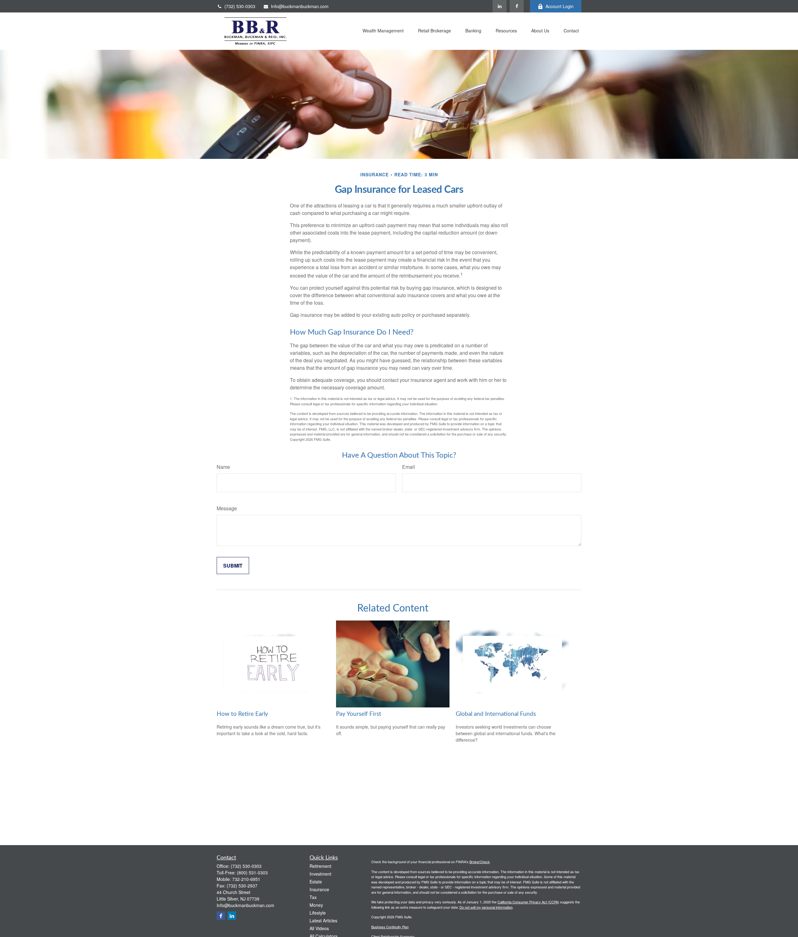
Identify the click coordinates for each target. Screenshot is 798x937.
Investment (320, 874)
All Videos (319, 928)
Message (227, 508)
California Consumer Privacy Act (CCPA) (528, 901)
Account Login (560, 6)
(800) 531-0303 (252, 872)
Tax (313, 897)
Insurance (319, 889)
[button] (383, 31)
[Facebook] (517, 6)
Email (408, 466)
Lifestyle (318, 913)
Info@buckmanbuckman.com (300, 6)
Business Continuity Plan (390, 926)
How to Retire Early (242, 714)
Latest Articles (323, 920)
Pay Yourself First (358, 714)
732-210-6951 (246, 879)
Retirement (320, 866)
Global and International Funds (496, 714)
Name (223, 466)
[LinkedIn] (500, 6)
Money (316, 905)
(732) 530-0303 (239, 6)
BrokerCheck (479, 861)
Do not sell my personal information (485, 907)
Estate (316, 881)
